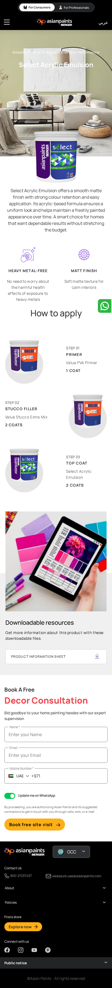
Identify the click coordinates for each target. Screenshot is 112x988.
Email (14, 747)
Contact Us (12, 868)
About (9, 888)
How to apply (56, 313)
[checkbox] (9, 796)
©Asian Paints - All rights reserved (56, 978)
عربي (103, 22)
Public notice (15, 963)
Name (15, 727)
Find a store (12, 917)
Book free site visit (31, 825)
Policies (11, 902)
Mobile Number (22, 768)
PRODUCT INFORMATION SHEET (38, 656)
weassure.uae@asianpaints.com (76, 876)
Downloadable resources (39, 623)
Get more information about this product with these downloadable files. (54, 635)
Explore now (20, 926)
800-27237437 (21, 876)
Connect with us (16, 941)
